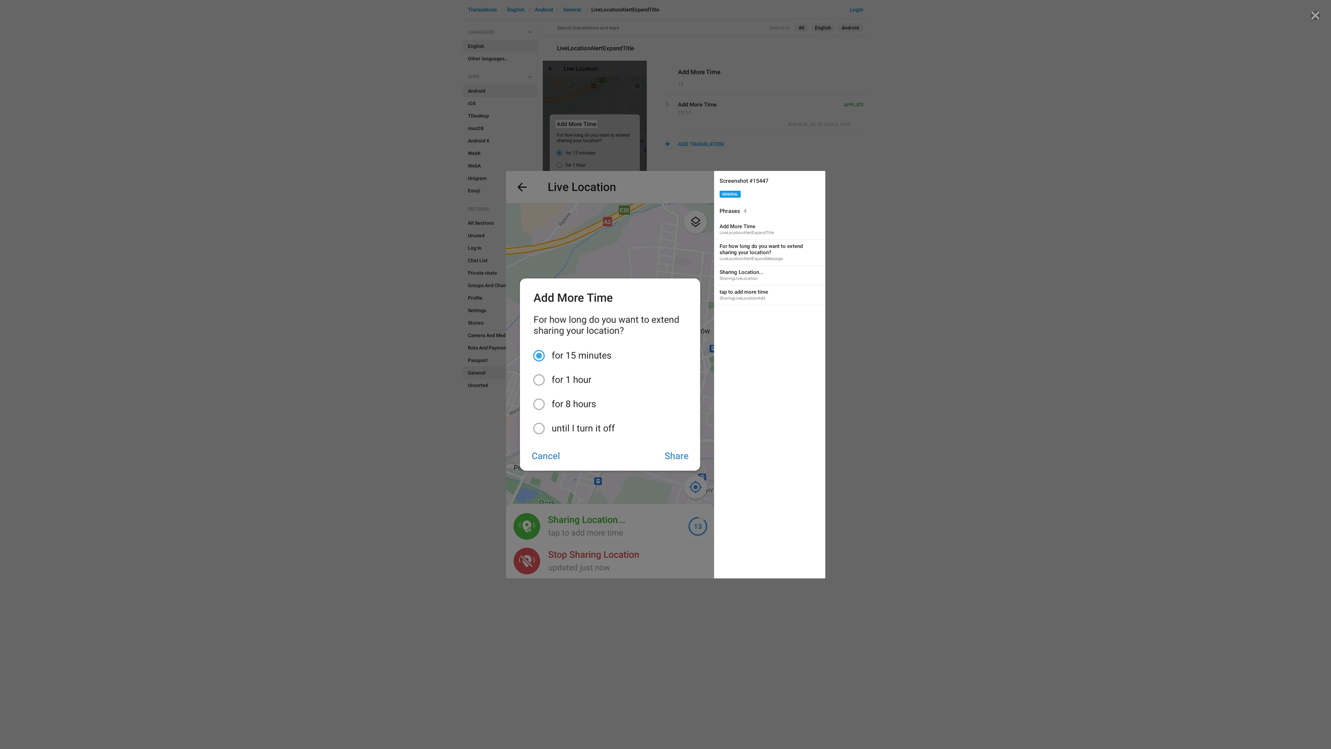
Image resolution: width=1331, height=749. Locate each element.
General (730, 194)
